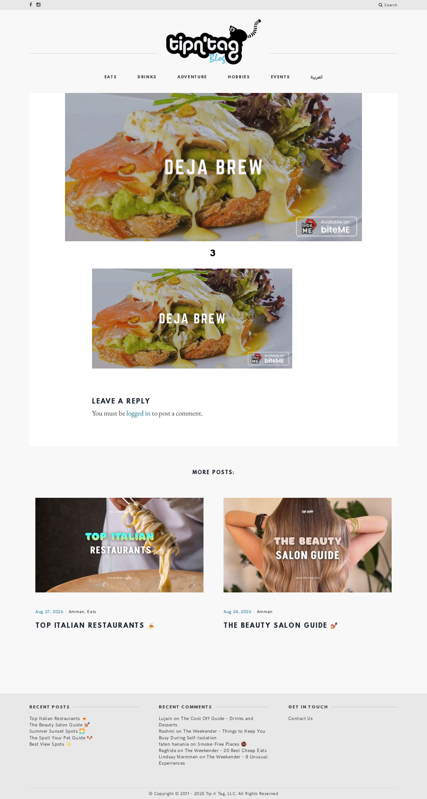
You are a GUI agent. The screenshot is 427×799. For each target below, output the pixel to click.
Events (280, 77)
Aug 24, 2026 (238, 611)
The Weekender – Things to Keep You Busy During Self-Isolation (212, 734)
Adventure (192, 77)
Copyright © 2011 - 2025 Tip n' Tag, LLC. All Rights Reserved (216, 793)
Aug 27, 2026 (49, 611)
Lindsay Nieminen (178, 756)
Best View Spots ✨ (50, 744)
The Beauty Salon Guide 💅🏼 (281, 626)
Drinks (147, 77)
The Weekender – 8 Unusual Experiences (213, 759)
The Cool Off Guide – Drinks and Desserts (206, 721)
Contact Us (300, 718)
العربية (317, 77)
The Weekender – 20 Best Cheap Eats (226, 750)
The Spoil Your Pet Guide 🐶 (61, 737)
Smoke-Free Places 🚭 (222, 744)
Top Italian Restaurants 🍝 (95, 626)
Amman (76, 611)
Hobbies (239, 77)
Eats (110, 77)
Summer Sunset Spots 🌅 (57, 731)
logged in (138, 413)
